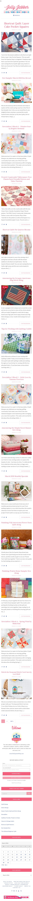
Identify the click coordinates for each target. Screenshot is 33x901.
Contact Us (16, 887)
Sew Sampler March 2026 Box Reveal (16, 78)
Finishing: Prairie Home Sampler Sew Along (16, 572)
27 (21, 860)
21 (25, 857)
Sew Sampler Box (5, 828)
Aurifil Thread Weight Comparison (16, 884)
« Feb (2, 865)
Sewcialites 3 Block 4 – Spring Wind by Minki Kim (16, 622)
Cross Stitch (8, 883)
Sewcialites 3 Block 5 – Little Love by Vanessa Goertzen (16, 378)
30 (3, 862)
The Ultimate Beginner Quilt (8, 831)
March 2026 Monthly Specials (16, 476)
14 (25, 854)
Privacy (19, 782)
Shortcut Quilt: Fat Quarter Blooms (16, 230)
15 (29, 854)
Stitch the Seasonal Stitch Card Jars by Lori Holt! (16, 673)
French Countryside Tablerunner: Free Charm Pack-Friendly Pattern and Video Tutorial (16, 179)
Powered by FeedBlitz (21, 780)
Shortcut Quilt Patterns (7, 824)
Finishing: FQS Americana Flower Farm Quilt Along (16, 524)
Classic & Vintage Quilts (7, 821)
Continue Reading (25, 72)
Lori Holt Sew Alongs (21, 883)
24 (8, 860)
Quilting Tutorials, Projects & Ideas (10, 817)
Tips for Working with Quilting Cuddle (17, 329)
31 (8, 862)
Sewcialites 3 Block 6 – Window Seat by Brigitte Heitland (16, 127)
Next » (12, 721)
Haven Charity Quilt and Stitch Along (11, 811)
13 (21, 854)
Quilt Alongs (4, 804)
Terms (15, 782)
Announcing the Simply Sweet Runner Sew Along (16, 429)
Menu (17, 15)
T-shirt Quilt (18, 886)
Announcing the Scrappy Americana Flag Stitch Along (16, 279)
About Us (27, 886)
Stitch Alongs (4, 807)
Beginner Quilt (8, 886)
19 (17, 857)
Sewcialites (4, 814)
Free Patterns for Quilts (22, 881)
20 (21, 857)
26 (17, 860)
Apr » (6, 865)
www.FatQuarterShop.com (16, 753)
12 (17, 854)
